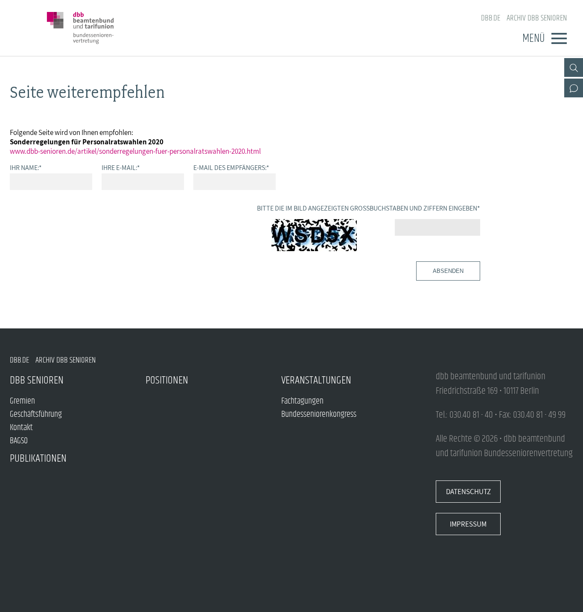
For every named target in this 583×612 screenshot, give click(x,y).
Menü (533, 38)
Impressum (468, 524)
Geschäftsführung (36, 414)
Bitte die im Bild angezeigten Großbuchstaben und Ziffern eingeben (368, 208)
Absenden (448, 271)
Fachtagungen (302, 401)
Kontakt (21, 427)
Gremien (22, 401)
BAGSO (19, 441)
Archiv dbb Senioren (537, 18)
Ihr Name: (26, 167)
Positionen (167, 380)
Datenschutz (468, 491)
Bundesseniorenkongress (318, 414)
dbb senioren (37, 380)
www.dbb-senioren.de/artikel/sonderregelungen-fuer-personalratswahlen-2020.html (135, 151)
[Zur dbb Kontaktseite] (573, 88)
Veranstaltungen (316, 380)
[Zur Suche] (573, 67)
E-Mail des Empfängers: (231, 167)
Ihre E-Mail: (121, 167)
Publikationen (38, 458)
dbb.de (490, 18)
